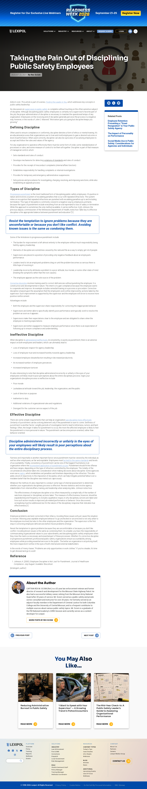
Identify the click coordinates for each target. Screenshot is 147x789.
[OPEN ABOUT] (94, 31)
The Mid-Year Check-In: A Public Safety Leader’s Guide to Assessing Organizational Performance (110, 711)
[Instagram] (15, 755)
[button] (108, 103)
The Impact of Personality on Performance (120, 134)
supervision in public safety (36, 109)
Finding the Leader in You (56, 102)
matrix (22, 473)
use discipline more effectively (78, 420)
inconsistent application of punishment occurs (49, 465)
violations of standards (53, 160)
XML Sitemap (120, 785)
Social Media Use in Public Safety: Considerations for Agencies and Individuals (121, 143)
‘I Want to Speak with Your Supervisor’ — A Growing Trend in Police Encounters (73, 708)
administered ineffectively (36, 340)
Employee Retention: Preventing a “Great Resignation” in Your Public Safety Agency (121, 125)
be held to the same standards (76, 460)
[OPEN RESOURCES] (83, 31)
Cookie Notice (75, 785)
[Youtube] (21, 751)
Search (21, 761)
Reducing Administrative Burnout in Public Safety (35, 707)
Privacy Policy (60, 785)
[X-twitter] (17, 751)
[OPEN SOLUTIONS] (55, 31)
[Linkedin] (13, 751)
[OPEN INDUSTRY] (68, 31)
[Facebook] (9, 751)
